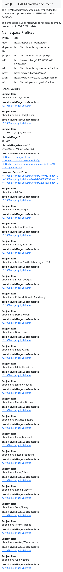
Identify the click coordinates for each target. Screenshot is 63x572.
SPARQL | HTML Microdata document (27, 4)
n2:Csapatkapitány (12, 167)
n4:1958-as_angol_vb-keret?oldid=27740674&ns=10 (30, 175)
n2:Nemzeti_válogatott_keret (18, 157)
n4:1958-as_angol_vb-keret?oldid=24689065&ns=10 (30, 179)
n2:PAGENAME (47, 164)
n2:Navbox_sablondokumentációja (21, 160)
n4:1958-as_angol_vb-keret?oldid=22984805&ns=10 (30, 182)
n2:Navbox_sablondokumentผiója (20, 164)
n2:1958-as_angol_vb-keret (16, 105)
